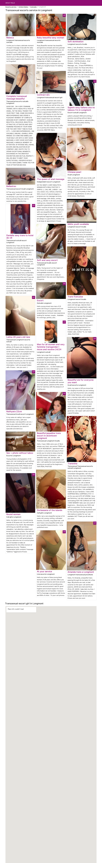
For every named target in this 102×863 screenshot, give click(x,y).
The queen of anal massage (50, 179)
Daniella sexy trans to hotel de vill (19, 236)
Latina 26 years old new (18, 337)
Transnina (72, 463)
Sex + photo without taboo (19, 453)
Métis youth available (78, 224)
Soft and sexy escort (47, 260)
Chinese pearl (74, 172)
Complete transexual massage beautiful (16, 97)
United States (23, 7)
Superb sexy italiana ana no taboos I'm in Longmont (81, 108)
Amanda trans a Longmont (81, 572)
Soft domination (75, 41)
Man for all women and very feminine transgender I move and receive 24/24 (51, 347)
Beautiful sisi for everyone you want (81, 381)
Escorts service (10, 7)
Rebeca (10, 37)
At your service (44, 571)
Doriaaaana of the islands (49, 510)
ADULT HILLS (10, 3)
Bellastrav (11, 186)
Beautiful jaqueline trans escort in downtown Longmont (49, 435)
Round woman (13, 514)
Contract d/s (43, 95)
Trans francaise (75, 296)
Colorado (33, 7)
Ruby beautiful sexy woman (50, 37)
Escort (40, 300)
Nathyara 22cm (14, 411)
